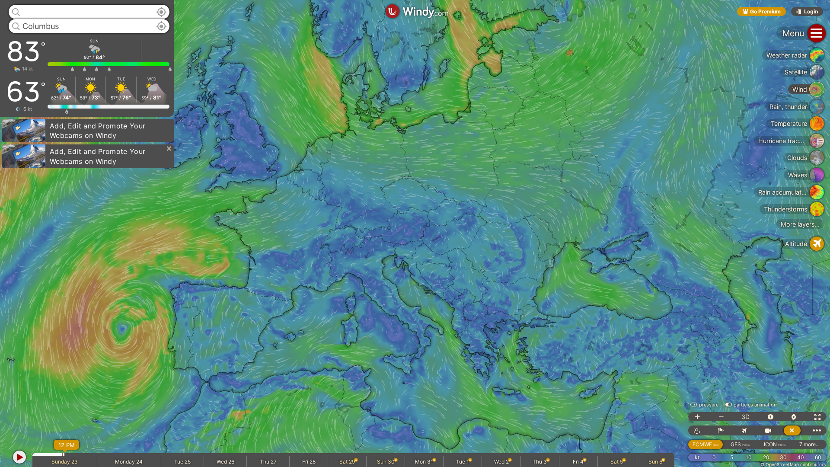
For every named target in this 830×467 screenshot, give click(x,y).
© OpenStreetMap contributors (793, 464)
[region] (415, 233)
